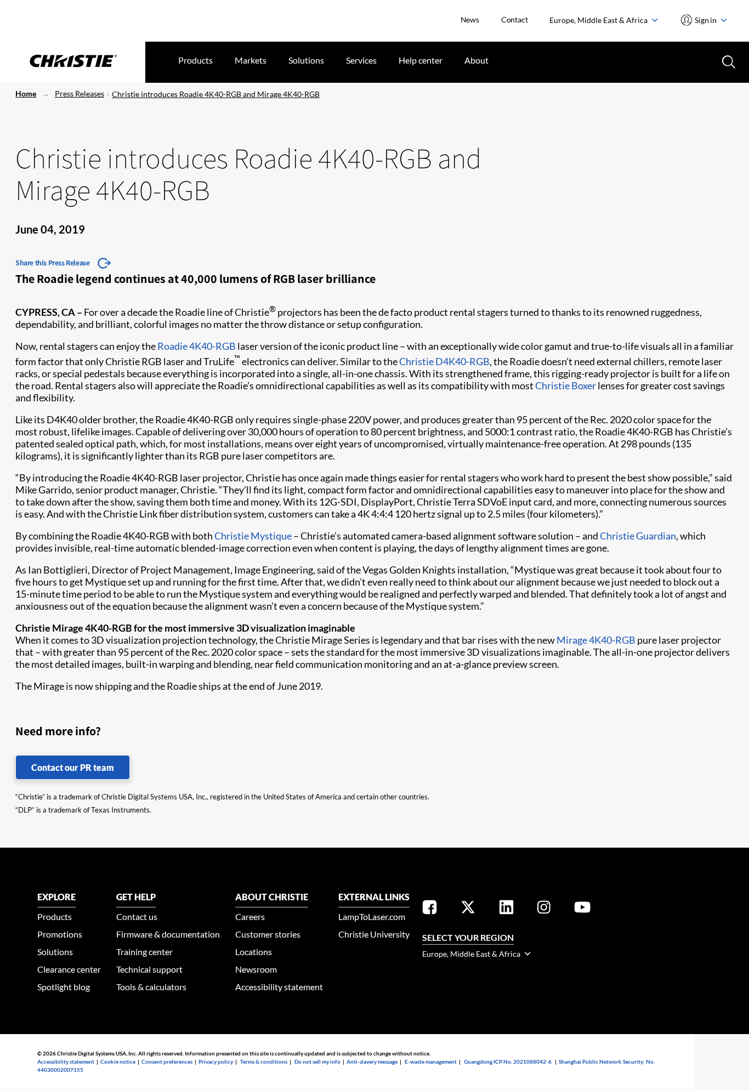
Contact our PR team (72, 767)
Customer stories (267, 934)
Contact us (136, 916)
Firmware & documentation (168, 934)
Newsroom (256, 969)
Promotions (59, 934)
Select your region (468, 937)
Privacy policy (215, 1061)
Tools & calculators (151, 986)
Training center (144, 951)
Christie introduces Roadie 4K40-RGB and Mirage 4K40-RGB (216, 94)
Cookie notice (117, 1061)
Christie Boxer (565, 385)
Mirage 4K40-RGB (596, 640)
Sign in (706, 20)
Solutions (306, 60)
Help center (420, 60)
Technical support (149, 969)
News (470, 19)
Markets (250, 60)
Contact (514, 19)
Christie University (374, 934)
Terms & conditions (263, 1061)
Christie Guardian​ (638, 536)
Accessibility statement (279, 986)
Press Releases (79, 93)
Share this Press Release (52, 263)
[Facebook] (429, 909)
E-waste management (431, 1061)
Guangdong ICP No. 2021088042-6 (508, 1061)
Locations (253, 951)
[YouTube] (582, 909)
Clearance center (69, 969)
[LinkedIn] (506, 909)
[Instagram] (544, 909)
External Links (374, 897)
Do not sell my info (317, 1061)
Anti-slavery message (372, 1061)
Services (361, 60)
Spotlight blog (63, 986)
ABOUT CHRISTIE (271, 897)
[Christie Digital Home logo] (72, 62)
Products (195, 60)
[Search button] (727, 60)
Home (25, 93)
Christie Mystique (253, 536)
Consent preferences (166, 1061)
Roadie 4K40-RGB (196, 346)
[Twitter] (468, 909)
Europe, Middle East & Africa (599, 20)
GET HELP (136, 897)
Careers (250, 916)
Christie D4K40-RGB (444, 361)
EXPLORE (56, 897)
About (476, 60)
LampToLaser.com (371, 916)
